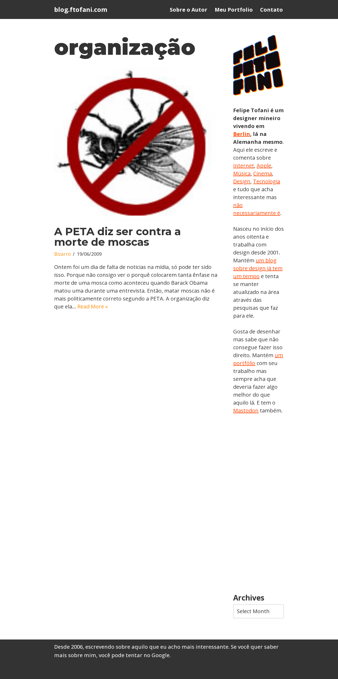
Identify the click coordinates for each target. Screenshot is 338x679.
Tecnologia (266, 181)
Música (242, 173)
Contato (271, 9)
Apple (264, 165)
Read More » (92, 306)
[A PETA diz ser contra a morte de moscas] (135, 144)
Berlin (241, 133)
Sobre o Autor (188, 9)
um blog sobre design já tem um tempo (258, 268)
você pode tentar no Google (134, 655)
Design (241, 181)
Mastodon (246, 410)
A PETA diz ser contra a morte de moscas (117, 236)
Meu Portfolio (234, 9)
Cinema (262, 173)
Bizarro (62, 254)
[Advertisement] (258, 504)
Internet (243, 165)
